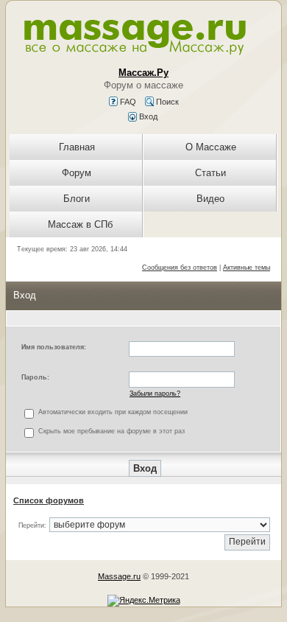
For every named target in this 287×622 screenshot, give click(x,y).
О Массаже (210, 147)
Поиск (166, 101)
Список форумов (48, 500)
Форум (76, 172)
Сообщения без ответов (179, 267)
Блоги (76, 198)
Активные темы (246, 267)
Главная (77, 147)
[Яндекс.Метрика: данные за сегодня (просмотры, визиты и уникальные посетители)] (143, 601)
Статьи (210, 172)
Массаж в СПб (80, 224)
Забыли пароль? (155, 393)
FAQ (127, 101)
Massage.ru (119, 576)
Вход (147, 116)
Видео (210, 198)
